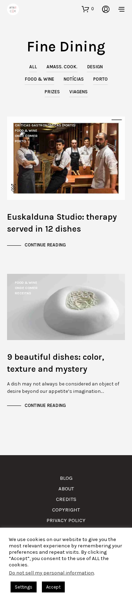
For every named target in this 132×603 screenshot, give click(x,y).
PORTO (100, 79)
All (33, 66)
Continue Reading (45, 244)
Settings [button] (23, 587)
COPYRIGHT (66, 510)
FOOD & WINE (39, 79)
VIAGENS (78, 91)
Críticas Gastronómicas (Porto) (45, 125)
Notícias (74, 79)
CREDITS (66, 499)
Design (95, 66)
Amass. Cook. (61, 66)
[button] (88, 8)
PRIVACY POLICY (66, 520)
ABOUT (66, 488)
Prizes (52, 91)
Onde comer (26, 136)
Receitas (23, 293)
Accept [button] (53, 587)
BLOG (66, 478)
